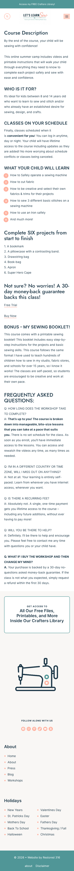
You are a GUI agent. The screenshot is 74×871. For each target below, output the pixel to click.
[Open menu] (67, 16)
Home (12, 756)
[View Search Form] (7, 16)
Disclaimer (42, 866)
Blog (11, 774)
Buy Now (10, 316)
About (12, 762)
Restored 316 (51, 857)
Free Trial (10, 305)
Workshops (15, 780)
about (28, 866)
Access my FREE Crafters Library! (37, 4)
